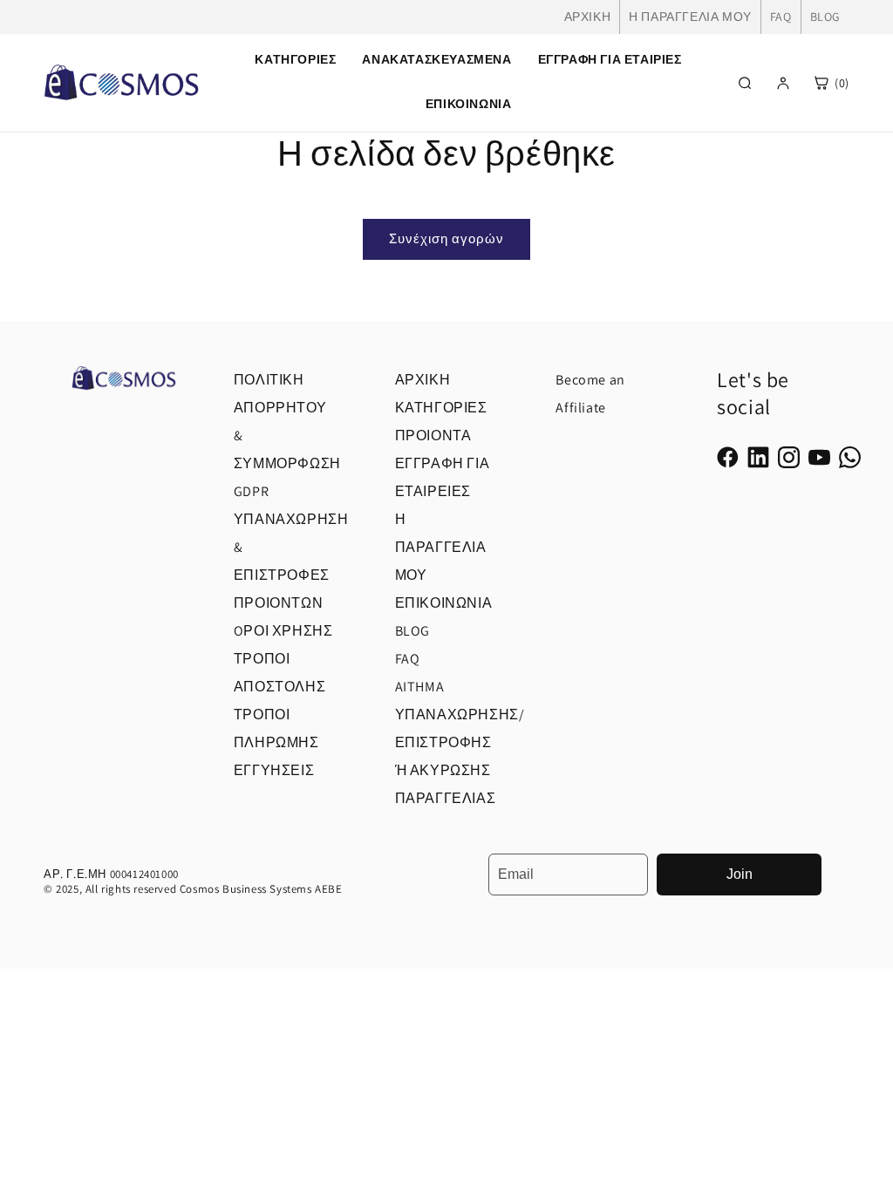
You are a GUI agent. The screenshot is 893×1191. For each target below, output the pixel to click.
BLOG (825, 16)
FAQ (781, 16)
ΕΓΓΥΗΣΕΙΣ (274, 770)
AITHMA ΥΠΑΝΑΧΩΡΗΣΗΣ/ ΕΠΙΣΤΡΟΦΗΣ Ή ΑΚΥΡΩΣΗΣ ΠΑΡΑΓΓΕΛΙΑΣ (460, 742)
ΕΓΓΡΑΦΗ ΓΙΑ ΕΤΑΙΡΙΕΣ (610, 59)
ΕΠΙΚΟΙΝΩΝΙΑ (469, 104)
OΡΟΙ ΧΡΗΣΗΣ (283, 631)
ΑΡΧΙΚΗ (587, 16)
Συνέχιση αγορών (446, 238)
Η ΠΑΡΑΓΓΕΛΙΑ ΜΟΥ (690, 16)
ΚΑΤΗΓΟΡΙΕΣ (441, 407)
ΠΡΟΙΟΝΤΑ (433, 435)
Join (739, 874)
